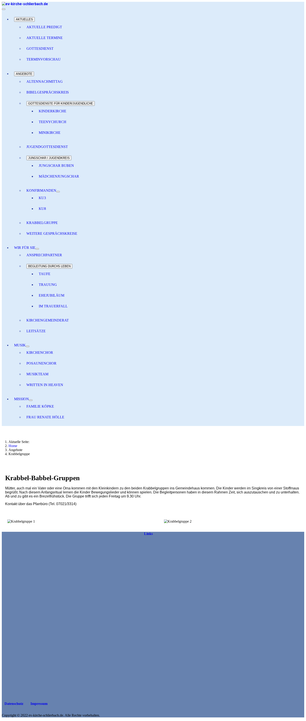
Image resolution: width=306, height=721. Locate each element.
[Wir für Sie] (37, 249)
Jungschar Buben (56, 165)
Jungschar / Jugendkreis (49, 158)
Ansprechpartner (44, 255)
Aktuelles (24, 19)
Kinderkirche (52, 111)
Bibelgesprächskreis (47, 92)
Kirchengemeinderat (47, 320)
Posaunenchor (41, 363)
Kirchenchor (39, 352)
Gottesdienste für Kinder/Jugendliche (60, 103)
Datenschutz (13, 704)
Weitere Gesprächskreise (51, 233)
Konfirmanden (41, 190)
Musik (20, 345)
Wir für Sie (24, 248)
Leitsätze (36, 331)
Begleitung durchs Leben (49, 266)
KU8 (42, 209)
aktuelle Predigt (44, 27)
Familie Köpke (40, 406)
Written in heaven (44, 385)
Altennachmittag (44, 81)
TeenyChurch (52, 122)
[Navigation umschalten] (3, 9)
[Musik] (27, 346)
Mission (21, 399)
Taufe (44, 274)
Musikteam (37, 374)
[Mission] (30, 400)
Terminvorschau (43, 59)
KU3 (42, 198)
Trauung (48, 285)
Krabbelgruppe (42, 223)
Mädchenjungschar (59, 176)
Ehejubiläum (51, 295)
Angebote (24, 74)
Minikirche (49, 133)
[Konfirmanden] (58, 191)
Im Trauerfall (53, 306)
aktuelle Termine (44, 38)
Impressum (38, 704)
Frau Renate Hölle (45, 417)
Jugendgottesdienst (47, 147)
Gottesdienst (40, 48)
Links (148, 534)
